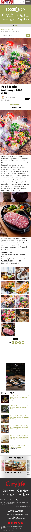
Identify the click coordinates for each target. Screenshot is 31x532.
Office (22, 501)
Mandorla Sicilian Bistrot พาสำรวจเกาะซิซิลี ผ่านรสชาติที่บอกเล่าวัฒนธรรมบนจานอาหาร (19, 417)
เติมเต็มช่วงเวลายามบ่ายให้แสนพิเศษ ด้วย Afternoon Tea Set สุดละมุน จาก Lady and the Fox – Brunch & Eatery (19, 437)
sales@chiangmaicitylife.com (16, 517)
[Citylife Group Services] (8, 19)
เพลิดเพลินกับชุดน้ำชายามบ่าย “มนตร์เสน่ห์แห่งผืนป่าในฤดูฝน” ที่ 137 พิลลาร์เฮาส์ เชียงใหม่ (19, 397)
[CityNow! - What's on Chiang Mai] (23, 15)
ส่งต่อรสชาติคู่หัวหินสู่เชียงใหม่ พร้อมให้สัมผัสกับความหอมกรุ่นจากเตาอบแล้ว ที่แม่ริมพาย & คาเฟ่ (19, 427)
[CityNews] (23, 19)
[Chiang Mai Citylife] (8, 15)
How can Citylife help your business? (15, 514)
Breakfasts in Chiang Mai (15, 467)
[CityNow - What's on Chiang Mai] (23, 490)
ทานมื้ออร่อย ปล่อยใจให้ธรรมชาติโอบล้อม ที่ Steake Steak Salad (19, 446)
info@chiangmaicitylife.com (23, 506)
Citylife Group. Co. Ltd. (11, 526)
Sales (22, 502)
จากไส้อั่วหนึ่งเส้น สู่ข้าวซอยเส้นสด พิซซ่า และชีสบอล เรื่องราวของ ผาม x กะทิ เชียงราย (19, 407)
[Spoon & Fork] (15, 9)
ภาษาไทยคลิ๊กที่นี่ (15, 105)
